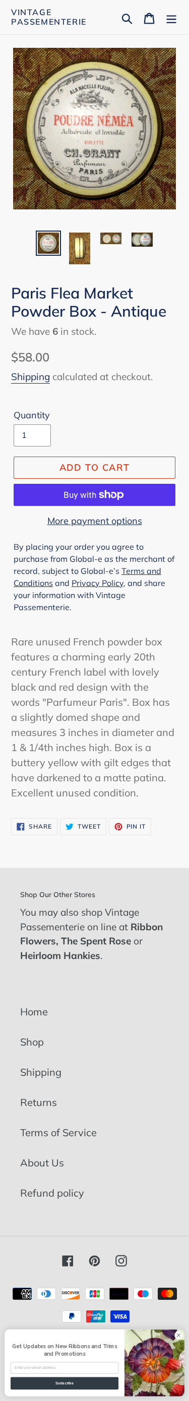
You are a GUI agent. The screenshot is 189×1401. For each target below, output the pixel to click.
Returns (38, 1102)
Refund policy (52, 1193)
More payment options (94, 521)
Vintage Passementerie (49, 17)
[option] (48, 243)
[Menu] (171, 17)
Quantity (32, 415)
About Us (42, 1162)
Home (34, 1011)
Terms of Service (58, 1132)
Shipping (30, 377)
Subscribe (64, 1383)
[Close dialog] (178, 1335)
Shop (32, 1042)
